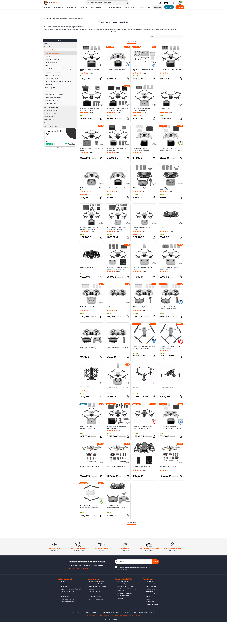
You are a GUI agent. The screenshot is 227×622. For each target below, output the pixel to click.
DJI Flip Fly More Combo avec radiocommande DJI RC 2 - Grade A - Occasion (171, 149)
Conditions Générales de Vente (144, 612)
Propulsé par (108, 619)
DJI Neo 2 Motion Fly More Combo (143, 188)
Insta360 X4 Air (150, 594)
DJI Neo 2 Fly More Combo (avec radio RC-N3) (169, 189)
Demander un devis (95, 596)
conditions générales (133, 567)
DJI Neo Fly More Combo (87, 307)
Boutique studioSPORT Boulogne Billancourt (127, 590)
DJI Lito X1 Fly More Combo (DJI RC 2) (170, 69)
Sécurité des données (96, 599)
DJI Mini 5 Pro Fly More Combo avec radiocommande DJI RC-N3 (117, 268)
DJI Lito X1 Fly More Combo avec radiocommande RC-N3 (142, 109)
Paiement (92, 594)
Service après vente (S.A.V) (97, 586)
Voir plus (113, 31)
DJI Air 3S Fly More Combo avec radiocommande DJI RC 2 (89, 228)
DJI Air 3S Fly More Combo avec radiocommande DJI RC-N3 (116, 228)
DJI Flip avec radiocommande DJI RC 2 (117, 189)
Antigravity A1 (150, 602)
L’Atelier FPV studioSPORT (125, 593)
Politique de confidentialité (110, 612)
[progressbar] (131, 43)
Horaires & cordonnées (96, 584)
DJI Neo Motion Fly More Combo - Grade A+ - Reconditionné (170, 308)
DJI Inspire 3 (136, 387)
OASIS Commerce (117, 619)
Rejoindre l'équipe (122, 584)
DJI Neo (109, 307)
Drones (47, 7)
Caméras (83, 7)
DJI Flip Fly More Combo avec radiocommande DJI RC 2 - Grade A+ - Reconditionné (170, 427)
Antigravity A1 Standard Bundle (89, 466)
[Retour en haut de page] (225, 433)
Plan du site (76, 612)
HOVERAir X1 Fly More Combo (141, 466)
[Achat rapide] (101, 78)
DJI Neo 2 (162, 227)
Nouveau (169, 7)
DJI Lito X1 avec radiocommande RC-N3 (143, 268)
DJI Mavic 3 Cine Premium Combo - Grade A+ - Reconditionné (144, 347)
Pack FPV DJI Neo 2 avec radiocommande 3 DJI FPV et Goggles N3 (116, 507)
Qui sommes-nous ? (123, 581)
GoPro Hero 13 (150, 591)
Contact (91, 589)
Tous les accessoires (67, 599)
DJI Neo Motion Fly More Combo (142, 307)
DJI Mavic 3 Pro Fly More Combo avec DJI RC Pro (116, 427)
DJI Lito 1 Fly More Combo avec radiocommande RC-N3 (169, 268)
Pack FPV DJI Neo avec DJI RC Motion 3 (118, 348)
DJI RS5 (148, 599)
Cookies (126, 612)
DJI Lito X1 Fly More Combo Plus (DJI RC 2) (90, 70)
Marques (157, 7)
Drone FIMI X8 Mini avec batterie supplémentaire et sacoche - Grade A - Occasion (90, 507)
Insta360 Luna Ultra (152, 604)
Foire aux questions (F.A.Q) (97, 581)
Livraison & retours (94, 591)
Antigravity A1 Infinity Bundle (168, 466)
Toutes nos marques (67, 602)
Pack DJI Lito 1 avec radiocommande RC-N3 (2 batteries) (88, 427)
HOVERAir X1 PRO (85, 387)
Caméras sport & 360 (67, 591)
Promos (180, 7)
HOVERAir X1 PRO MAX (86, 267)
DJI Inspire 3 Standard (166, 387)
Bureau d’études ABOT (124, 596)
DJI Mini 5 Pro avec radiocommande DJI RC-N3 (91, 149)
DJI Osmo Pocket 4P (152, 584)
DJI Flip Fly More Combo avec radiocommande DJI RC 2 (142, 149)
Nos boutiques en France (125, 586)
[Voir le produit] (101, 277)
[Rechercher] (126, 2)
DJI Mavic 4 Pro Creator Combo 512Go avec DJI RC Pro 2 (90, 109)
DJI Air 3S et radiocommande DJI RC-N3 (143, 228)
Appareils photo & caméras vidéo (71, 589)
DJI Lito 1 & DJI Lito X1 (152, 589)
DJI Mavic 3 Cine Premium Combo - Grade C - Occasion (170, 347)
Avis (91, 73)
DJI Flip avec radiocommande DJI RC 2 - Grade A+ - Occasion (117, 70)
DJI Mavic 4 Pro (164, 109)
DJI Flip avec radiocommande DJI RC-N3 (90, 189)
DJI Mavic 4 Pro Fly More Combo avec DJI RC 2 (116, 149)
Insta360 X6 (149, 581)
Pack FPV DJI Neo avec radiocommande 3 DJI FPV (88, 348)
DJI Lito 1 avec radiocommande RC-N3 (118, 388)
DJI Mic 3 (148, 596)
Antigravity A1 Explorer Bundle (116, 466)
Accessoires (145, 7)
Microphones (130, 7)
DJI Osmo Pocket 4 (151, 586)
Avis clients (120, 598)
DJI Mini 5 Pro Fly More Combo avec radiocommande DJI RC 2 (117, 109)
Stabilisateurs (115, 7)
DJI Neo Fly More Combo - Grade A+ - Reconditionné (144, 70)
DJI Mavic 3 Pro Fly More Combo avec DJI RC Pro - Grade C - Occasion (142, 427)
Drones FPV (71, 7)
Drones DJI (58, 7)
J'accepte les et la (134, 568)
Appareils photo (97, 7)
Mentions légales (91, 612)
